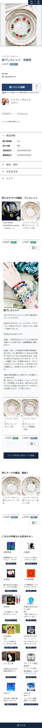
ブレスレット (22, 113)
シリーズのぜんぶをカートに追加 (21, 455)
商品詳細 (10, 135)
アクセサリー (7, 113)
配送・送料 (11, 164)
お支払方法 (11, 171)
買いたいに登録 (17, 87)
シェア (9, 178)
